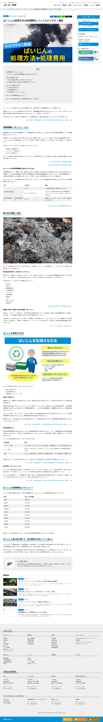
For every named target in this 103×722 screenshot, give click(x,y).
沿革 (4, 642)
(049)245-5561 (81, 702)
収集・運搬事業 (31, 638)
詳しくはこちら (86, 44)
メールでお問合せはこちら (89, 29)
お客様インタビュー (32, 663)
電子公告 (5, 645)
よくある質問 (6, 647)
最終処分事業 (30, 642)
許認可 (70, 5)
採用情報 (98, 5)
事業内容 (65, 5)
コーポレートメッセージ (81, 643)
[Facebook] (53, 16)
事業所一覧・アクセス (8, 649)
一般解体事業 (30, 643)
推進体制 (78, 640)
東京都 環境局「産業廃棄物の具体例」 (62, 165)
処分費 (4, 663)
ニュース (92, 5)
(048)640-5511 (33, 686)
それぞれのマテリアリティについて (84, 642)
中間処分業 (54, 640)
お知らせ (29, 658)
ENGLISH (97, 2)
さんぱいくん (64, 2)
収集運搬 (54, 638)
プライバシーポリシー (8, 651)
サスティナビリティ (78, 5)
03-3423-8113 (9, 686)
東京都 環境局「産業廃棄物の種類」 (62, 161)
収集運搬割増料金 (7, 661)
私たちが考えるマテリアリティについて (85, 638)
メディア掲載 (30, 661)
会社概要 (5, 640)
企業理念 (5, 638)
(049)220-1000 (33, 702)
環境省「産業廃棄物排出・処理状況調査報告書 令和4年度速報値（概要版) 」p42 (50, 462)
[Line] (61, 16)
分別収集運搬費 (7, 660)
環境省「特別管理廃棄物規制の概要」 (62, 206)
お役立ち (25, 9)
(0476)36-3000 (81, 686)
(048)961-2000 (57, 686)
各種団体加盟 (55, 647)
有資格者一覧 (55, 645)
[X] (68, 16)
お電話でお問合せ (86, 23)
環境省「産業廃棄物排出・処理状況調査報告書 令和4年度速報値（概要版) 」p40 (50, 480)
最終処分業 (54, 642)
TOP (100, 717)
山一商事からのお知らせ (15, 9)
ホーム (5, 9)
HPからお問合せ (88, 2)
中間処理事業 (30, 640)
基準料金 (86, 5)
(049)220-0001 (57, 702)
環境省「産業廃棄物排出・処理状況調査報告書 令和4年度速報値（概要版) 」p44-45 (50, 424)
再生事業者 (54, 643)
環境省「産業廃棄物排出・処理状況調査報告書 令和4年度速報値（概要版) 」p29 (50, 120)
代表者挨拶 (6, 643)
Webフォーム (81, 719)
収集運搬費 (6, 658)
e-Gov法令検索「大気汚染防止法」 (63, 326)
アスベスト (95, 719)
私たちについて (57, 5)
